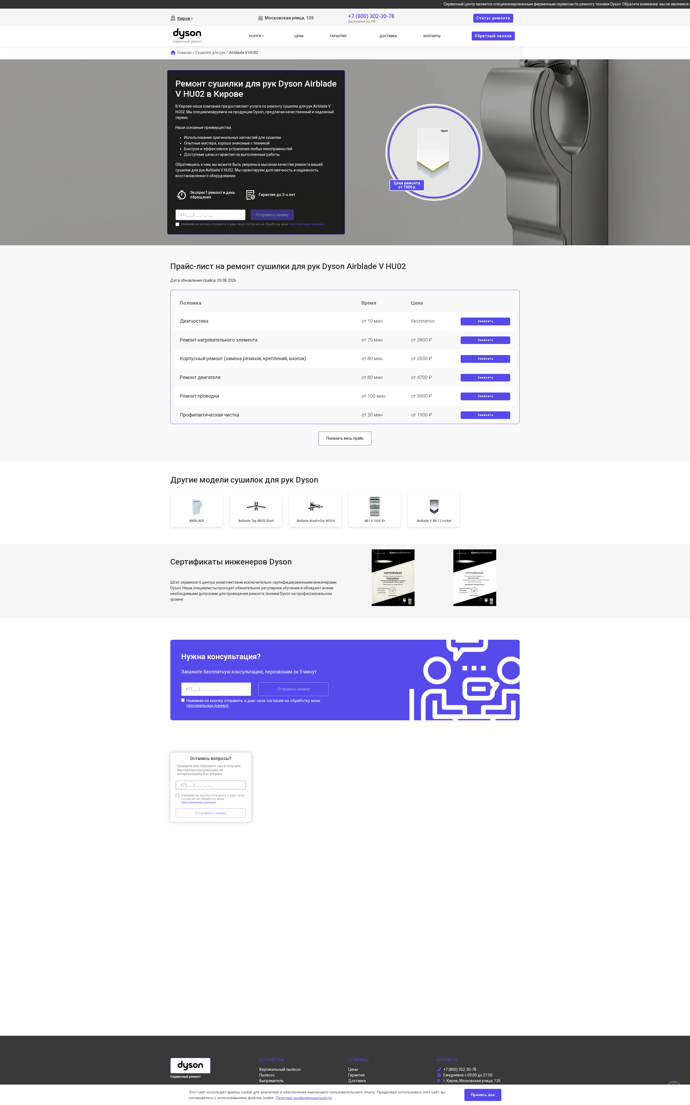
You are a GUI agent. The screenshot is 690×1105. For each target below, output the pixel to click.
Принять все (483, 1095)
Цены (298, 36)
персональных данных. (306, 224)
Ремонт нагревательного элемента (218, 340)
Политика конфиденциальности (304, 1098)
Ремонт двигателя (200, 377)
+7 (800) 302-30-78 (371, 16)
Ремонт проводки (199, 396)
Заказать (486, 321)
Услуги (255, 36)
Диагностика (194, 321)
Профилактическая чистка (209, 415)
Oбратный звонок (493, 36)
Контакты (431, 36)
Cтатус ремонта (493, 18)
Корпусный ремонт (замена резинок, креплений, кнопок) (243, 358)
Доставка (388, 36)
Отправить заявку (272, 215)
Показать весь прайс (345, 438)
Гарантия (338, 36)
